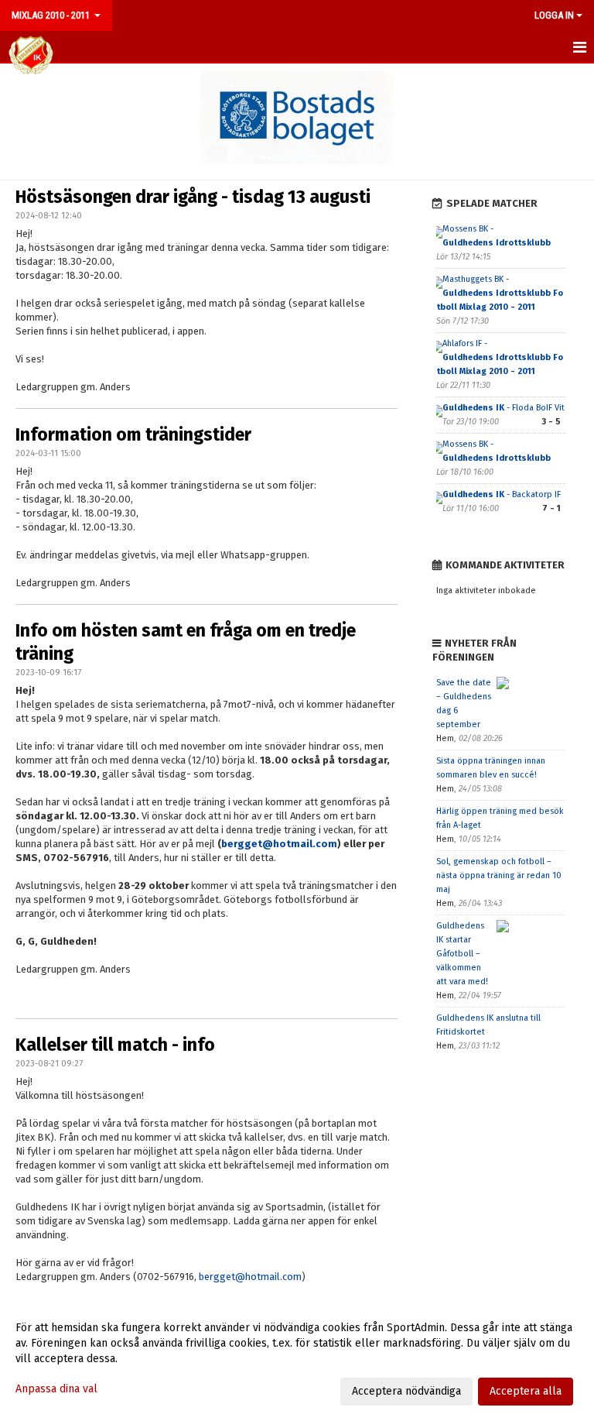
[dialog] (297, 1359)
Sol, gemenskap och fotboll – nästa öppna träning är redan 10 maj (499, 875)
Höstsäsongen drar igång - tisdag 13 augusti (192, 197)
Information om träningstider (133, 434)
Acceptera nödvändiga (406, 1391)
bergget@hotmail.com (279, 844)
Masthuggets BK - (499, 293)
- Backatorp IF (501, 494)
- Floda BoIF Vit (503, 408)
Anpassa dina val (56, 1388)
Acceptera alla (526, 1391)
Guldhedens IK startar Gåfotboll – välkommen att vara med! (462, 954)
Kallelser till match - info (115, 1044)
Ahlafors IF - (499, 357)
